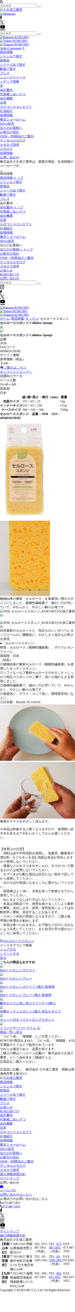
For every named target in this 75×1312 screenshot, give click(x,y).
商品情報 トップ (11, 178)
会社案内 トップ (11, 207)
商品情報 (6, 52)
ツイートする (9, 953)
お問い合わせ (9, 157)
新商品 (5, 60)
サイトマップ (9, 1178)
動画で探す (8, 69)
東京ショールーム (13, 119)
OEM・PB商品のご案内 (17, 136)
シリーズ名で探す (13, 64)
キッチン (32, 318)
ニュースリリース (13, 77)
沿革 (3, 102)
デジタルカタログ (13, 140)
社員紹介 (6, 111)
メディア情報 (9, 81)
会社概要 (6, 98)
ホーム (5, 318)
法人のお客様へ (11, 128)
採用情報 (6, 115)
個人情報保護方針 (13, 1174)
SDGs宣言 (7, 123)
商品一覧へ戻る (11, 1032)
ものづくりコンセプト (16, 107)
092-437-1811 (55, 1275)
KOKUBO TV (9, 274)
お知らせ (6, 270)
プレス (5, 73)
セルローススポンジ (19, 941)
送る (3, 958)
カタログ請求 (9, 144)
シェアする (8, 949)
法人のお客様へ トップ (16, 249)
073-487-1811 (11, 1206)
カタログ (6, 149)
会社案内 (6, 90)
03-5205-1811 (55, 1258)
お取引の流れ (9, 132)
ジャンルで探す (11, 56)
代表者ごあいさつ (13, 94)
